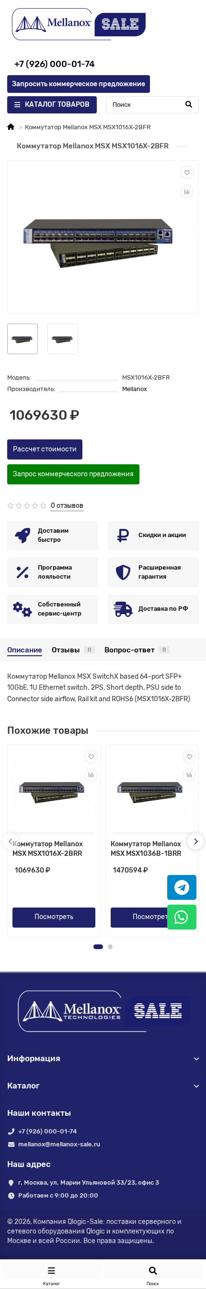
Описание (24, 650)
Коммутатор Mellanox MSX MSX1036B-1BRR (146, 849)
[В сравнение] (187, 191)
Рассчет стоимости (45, 449)
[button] (98, 946)
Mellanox (134, 388)
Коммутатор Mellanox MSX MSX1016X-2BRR (47, 849)
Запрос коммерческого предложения (73, 474)
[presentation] (10, 841)
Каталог (23, 1085)
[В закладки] (187, 172)
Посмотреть (53, 917)
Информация (33, 1058)
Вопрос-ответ (135, 650)
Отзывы (71, 650)
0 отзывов (67, 506)
